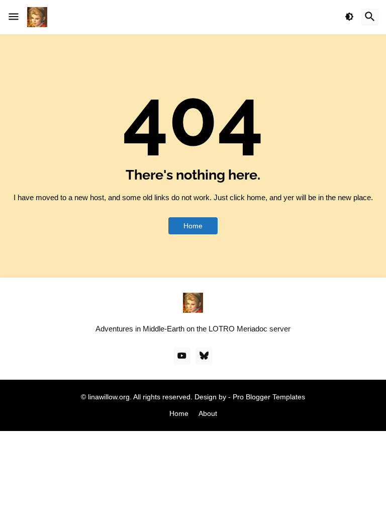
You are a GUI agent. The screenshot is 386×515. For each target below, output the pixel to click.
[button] (13, 17)
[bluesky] (204, 356)
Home (193, 226)
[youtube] (181, 356)
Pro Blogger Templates (269, 397)
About (208, 413)
